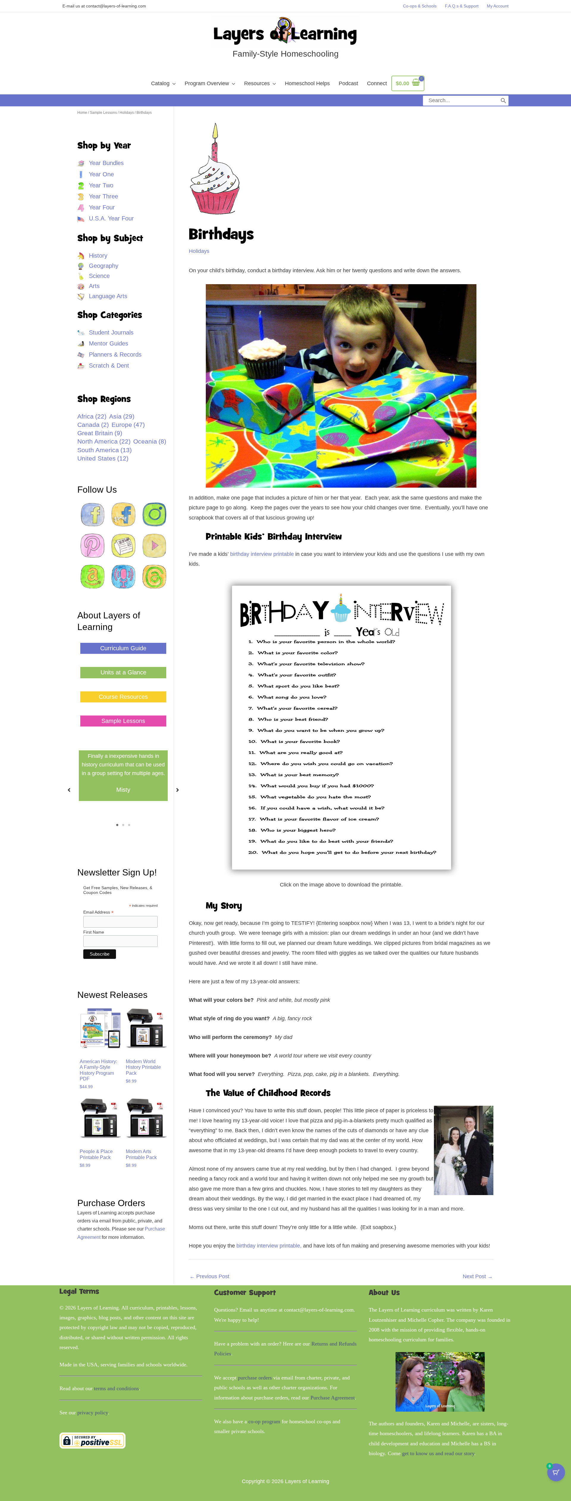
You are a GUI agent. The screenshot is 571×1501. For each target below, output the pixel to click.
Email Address (98, 912)
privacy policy (92, 1413)
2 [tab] (123, 825)
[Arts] (88, 286)
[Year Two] (95, 185)
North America (104, 441)
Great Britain (99, 433)
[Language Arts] (102, 296)
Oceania (149, 441)
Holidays (127, 113)
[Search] (503, 100)
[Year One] (95, 174)
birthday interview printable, (269, 1246)
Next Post (478, 1276)
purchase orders (255, 1378)
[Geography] (97, 266)
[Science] (93, 276)
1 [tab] (117, 825)
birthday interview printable (262, 554)
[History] (92, 256)
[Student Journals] (105, 333)
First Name (93, 932)
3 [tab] (129, 825)
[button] (123, 648)
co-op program (264, 1421)
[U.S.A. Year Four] (105, 218)
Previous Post (209, 1276)
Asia (121, 416)
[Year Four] (96, 207)
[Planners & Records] (109, 355)
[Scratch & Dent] (103, 366)
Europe (128, 424)
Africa (91, 416)
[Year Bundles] (100, 163)
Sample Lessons (103, 113)
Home (82, 113)
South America (104, 450)
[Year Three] (97, 196)
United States (102, 458)
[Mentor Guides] (102, 344)
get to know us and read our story (438, 1453)
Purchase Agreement (332, 1398)
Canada (93, 424)
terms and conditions (116, 1388)
